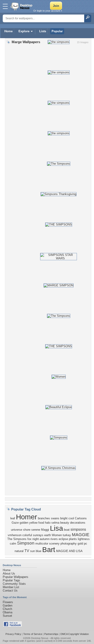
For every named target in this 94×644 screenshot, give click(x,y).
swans (55, 518)
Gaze (15, 522)
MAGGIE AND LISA (69, 551)
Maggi (45, 529)
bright (64, 518)
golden (24, 522)
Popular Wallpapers (15, 577)
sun (32, 551)
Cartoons (81, 518)
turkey (67, 535)
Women (57, 535)
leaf (12, 518)
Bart (48, 549)
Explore (23, 31)
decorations (77, 522)
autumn (45, 539)
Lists (42, 31)
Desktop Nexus (39, 638)
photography (68, 543)
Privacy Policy (13, 634)
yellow (33, 522)
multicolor (41, 543)
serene (35, 529)
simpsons (78, 529)
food (41, 522)
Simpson (25, 543)
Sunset (7, 615)
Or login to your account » (47, 10)
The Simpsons (16, 539)
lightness (84, 539)
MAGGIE (80, 534)
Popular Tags (11, 580)
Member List (11, 587)
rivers (54, 539)
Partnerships (51, 634)
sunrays (38, 535)
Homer (26, 517)
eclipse (63, 539)
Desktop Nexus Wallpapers (21, 6)
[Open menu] (5, 6)
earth (47, 535)
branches (44, 518)
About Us (9, 573)
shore (26, 529)
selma (55, 522)
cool (71, 518)
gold (80, 543)
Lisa (56, 528)
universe (16, 529)
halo (47, 522)
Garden (7, 605)
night (35, 539)
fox (29, 539)
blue (38, 551)
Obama (7, 612)
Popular (57, 31)
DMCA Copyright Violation (74, 634)
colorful (27, 535)
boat (67, 529)
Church (7, 609)
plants (73, 539)
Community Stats (14, 583)
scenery (54, 543)
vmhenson (14, 535)
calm (13, 543)
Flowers (8, 602)
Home (8, 31)
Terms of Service (32, 634)
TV (26, 551)
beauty (64, 522)
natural (19, 551)
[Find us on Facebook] (12, 626)
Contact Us (10, 590)
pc (85, 543)
